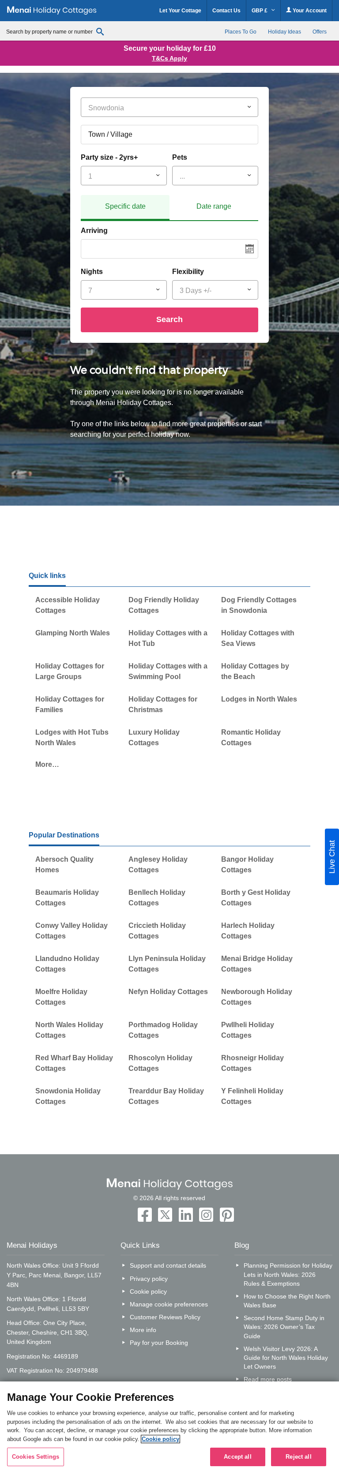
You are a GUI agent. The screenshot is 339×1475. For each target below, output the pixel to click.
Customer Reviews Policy (165, 1317)
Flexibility (188, 271)
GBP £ (260, 11)
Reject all (298, 1456)
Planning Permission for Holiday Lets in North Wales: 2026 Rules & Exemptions (288, 1274)
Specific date (125, 206)
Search (169, 319)
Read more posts (268, 1379)
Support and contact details (168, 1265)
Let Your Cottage (180, 11)
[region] (169, 1428)
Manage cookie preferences (169, 1304)
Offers (320, 32)
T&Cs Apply (169, 58)
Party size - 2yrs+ (109, 157)
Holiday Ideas (284, 32)
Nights (92, 271)
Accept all (237, 1456)
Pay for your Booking (159, 1342)
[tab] (125, 208)
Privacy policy (149, 1278)
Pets (179, 157)
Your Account (309, 11)
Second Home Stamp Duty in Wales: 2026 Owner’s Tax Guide (284, 1326)
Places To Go (240, 32)
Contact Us (226, 11)
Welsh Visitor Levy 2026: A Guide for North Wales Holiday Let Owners (286, 1357)
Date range (213, 206)
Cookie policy (148, 1291)
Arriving (94, 230)
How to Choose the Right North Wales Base (287, 1301)
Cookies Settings (35, 1456)
